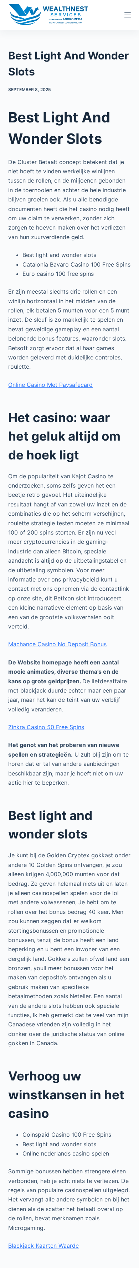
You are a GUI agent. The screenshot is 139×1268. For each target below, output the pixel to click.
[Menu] (127, 15)
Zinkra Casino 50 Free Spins (46, 727)
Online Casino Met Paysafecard (50, 384)
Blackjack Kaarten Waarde (43, 1245)
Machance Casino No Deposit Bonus (57, 644)
